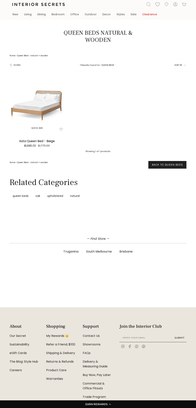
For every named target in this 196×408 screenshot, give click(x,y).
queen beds (21, 196)
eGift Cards (18, 353)
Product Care (56, 370)
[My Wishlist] (157, 4)
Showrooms (91, 344)
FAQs (87, 353)
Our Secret (18, 336)
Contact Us (91, 336)
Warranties (54, 379)
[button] (98, 404)
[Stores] (166, 4)
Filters (17, 65)
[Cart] (184, 4)
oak (37, 196)
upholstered (55, 196)
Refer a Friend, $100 (60, 344)
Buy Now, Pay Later (97, 375)
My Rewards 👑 (57, 336)
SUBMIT (180, 337)
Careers (16, 370)
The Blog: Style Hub (24, 361)
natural (34, 55)
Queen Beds (23, 55)
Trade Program (94, 397)
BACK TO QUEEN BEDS (167, 164)
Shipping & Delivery (60, 353)
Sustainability (19, 344)
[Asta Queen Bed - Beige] (37, 104)
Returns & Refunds (60, 361)
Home (12, 55)
